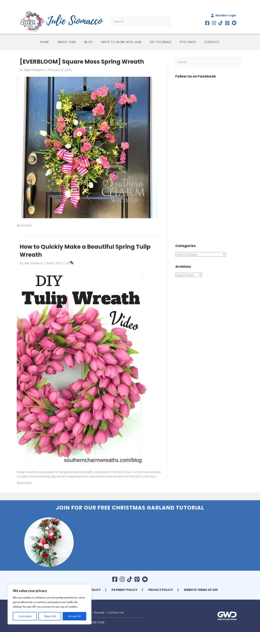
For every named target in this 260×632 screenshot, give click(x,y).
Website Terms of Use (201, 590)
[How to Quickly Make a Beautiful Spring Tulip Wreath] (82, 367)
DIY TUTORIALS (160, 42)
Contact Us (116, 612)
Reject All (50, 616)
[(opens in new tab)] (227, 615)
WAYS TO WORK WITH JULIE (121, 42)
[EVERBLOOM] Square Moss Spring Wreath (82, 62)
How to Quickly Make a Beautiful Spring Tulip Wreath (85, 251)
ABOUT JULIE (66, 42)
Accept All (74, 616)
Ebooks (99, 612)
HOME (44, 42)
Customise (24, 616)
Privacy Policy (160, 590)
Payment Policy (124, 590)
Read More (24, 225)
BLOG (89, 42)
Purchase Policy (86, 590)
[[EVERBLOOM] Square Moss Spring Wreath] (87, 147)
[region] (49, 604)
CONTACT (211, 42)
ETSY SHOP (188, 42)
